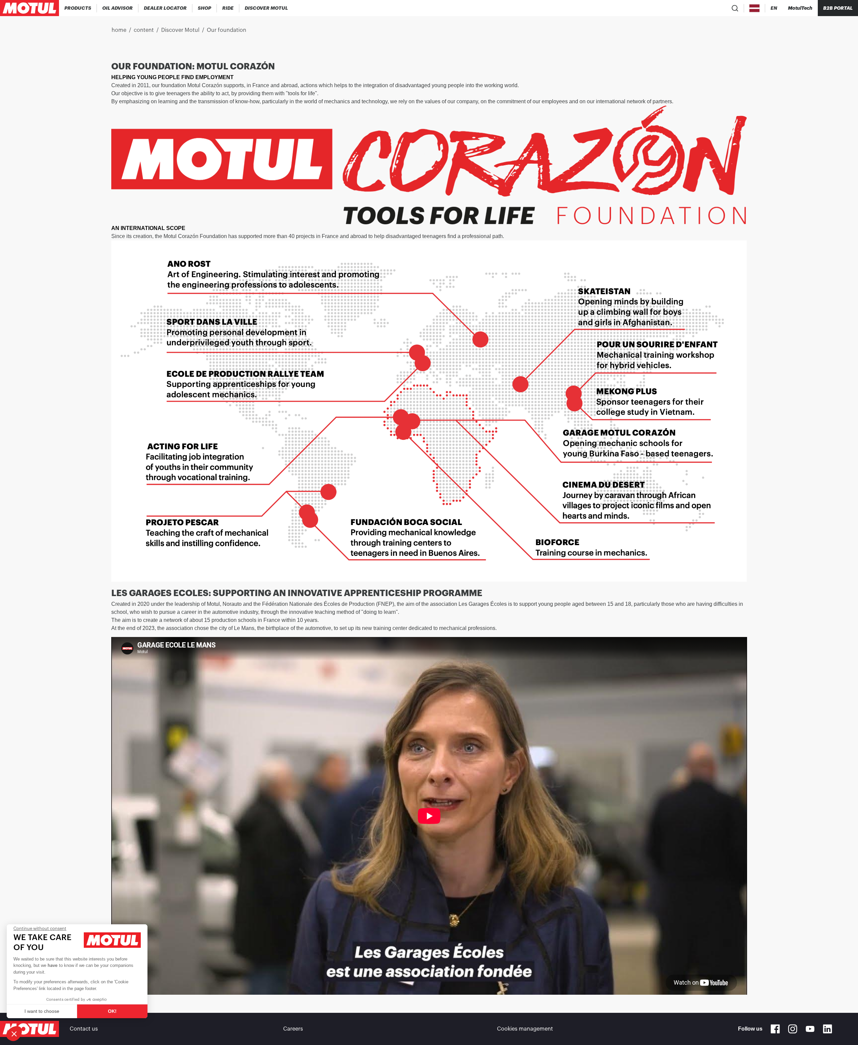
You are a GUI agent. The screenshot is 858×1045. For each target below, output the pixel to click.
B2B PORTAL (838, 8)
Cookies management (525, 1029)
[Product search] (735, 8)
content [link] (144, 30)
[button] (14, 1034)
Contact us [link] (84, 1029)
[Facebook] (775, 1029)
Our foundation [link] (226, 30)
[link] (204, 8)
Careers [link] (293, 1029)
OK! (112, 1011)
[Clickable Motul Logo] (29, 8)
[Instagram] (792, 1029)
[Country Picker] (754, 8)
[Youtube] (810, 1029)
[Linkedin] (827, 1029)
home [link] (119, 30)
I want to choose (41, 1011)
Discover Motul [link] (180, 30)
